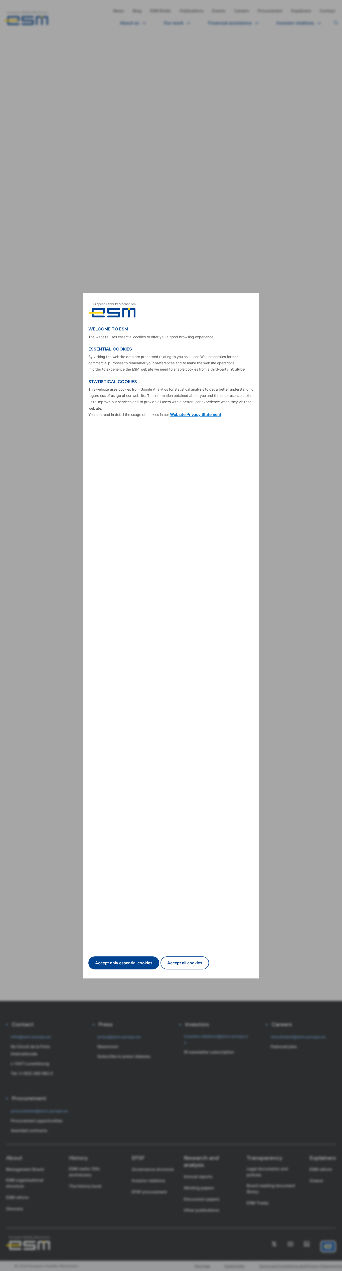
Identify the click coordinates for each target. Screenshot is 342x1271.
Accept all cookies (184, 962)
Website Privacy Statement (195, 414)
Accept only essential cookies (123, 962)
